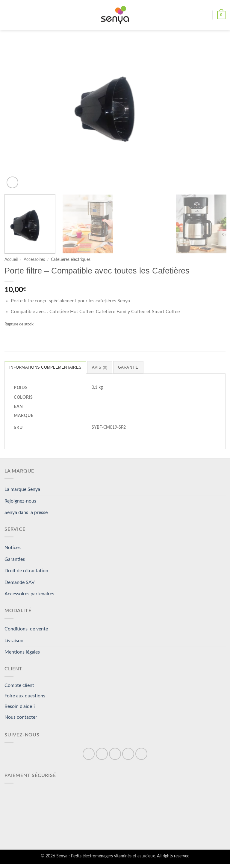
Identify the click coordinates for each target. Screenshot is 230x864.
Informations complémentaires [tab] (45, 367)
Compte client (19, 685)
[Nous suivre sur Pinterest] (115, 754)
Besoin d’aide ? (19, 706)
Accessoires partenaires (29, 593)
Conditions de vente (26, 629)
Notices (12, 547)
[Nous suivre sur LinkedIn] (128, 754)
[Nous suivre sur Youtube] (141, 754)
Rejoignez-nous (20, 501)
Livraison (13, 640)
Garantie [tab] (128, 367)
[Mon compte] (205, 15)
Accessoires (34, 260)
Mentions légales (22, 652)
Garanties (14, 559)
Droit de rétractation (26, 570)
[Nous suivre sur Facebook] (89, 754)
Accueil (11, 260)
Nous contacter (20, 717)
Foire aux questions (24, 695)
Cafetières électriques (70, 260)
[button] (8, 15)
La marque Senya (22, 489)
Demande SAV (19, 582)
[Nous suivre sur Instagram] (102, 754)
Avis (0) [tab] (99, 367)
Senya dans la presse (26, 512)
